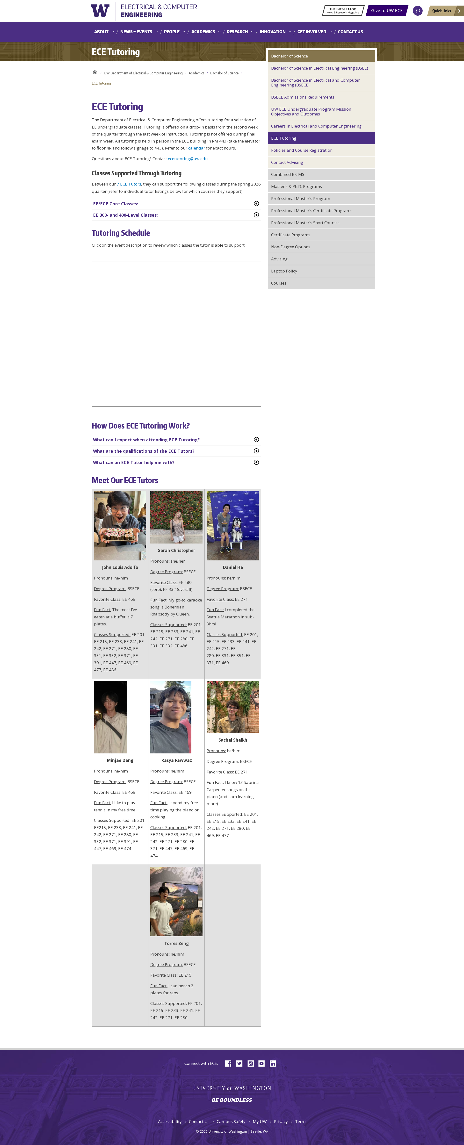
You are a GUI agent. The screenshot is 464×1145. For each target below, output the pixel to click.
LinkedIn (274, 1063)
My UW (260, 1121)
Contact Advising (287, 162)
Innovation (273, 32)
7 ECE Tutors (129, 184)
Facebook (230, 1063)
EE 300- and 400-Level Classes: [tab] (125, 215)
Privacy (281, 1121)
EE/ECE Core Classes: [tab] (115, 204)
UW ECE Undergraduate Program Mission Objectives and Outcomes (311, 111)
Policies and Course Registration (302, 150)
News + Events (136, 32)
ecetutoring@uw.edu (188, 158)
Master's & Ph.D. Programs (296, 186)
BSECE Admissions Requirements (302, 97)
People (172, 32)
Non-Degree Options (290, 247)
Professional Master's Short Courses (305, 222)
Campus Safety (231, 1121)
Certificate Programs (290, 234)
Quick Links (441, 10)
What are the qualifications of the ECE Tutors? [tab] (144, 451)
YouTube (263, 1063)
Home (95, 72)
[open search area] (417, 10)
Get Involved (311, 32)
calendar (196, 148)
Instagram (252, 1063)
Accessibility (170, 1121)
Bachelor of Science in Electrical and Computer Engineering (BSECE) (315, 82)
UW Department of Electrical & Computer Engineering (143, 73)
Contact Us (350, 32)
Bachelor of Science (224, 73)
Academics (203, 32)
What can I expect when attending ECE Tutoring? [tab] (146, 440)
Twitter (241, 1063)
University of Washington (144, 13)
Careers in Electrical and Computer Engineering (316, 126)
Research (237, 32)
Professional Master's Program (300, 198)
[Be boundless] (232, 1100)
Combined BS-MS (287, 174)
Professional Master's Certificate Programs (311, 210)
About (101, 32)
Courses (278, 283)
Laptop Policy (284, 271)
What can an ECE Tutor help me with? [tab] (133, 462)
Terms (301, 1121)
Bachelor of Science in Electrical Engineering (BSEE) (319, 68)
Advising (279, 259)
